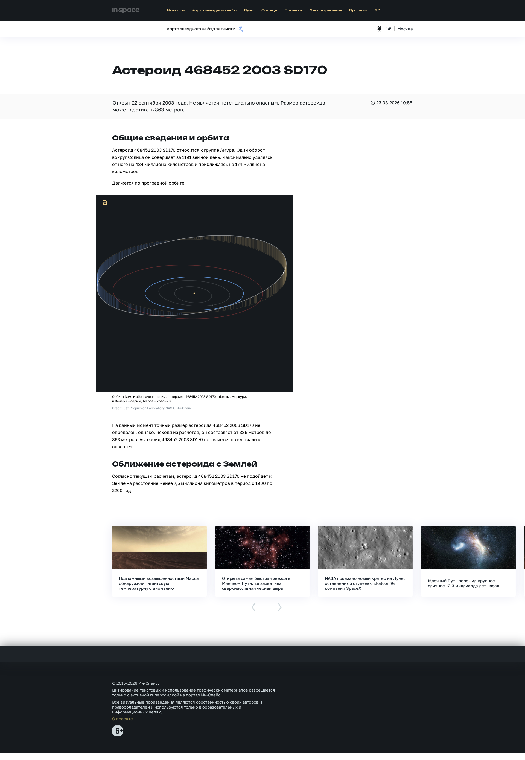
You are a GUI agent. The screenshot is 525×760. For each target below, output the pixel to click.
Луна (249, 10)
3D (377, 10)
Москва (405, 28)
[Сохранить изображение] (105, 203)
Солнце (269, 10)
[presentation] (253, 607)
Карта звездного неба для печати (201, 29)
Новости (176, 10)
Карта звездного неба (214, 10)
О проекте (122, 718)
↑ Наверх (501, 745)
